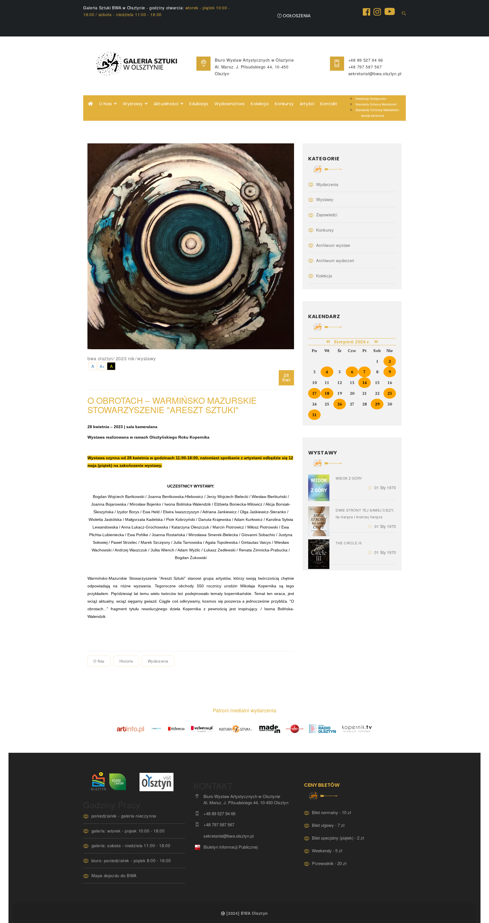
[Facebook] (366, 11)
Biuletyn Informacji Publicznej (230, 847)
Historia (126, 661)
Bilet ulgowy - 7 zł (328, 825)
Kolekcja (259, 104)
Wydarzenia (158, 661)
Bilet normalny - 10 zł (331, 812)
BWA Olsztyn (100, 358)
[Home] (90, 103)
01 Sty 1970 (385, 487)
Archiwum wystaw (333, 245)
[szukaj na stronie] (404, 13)
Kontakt (328, 104)
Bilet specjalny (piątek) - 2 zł (338, 838)
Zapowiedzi (326, 214)
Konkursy (284, 104)
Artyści (307, 104)
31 (314, 414)
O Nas (106, 104)
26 (339, 404)
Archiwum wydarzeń (335, 260)
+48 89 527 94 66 (365, 60)
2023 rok (125, 358)
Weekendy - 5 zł (327, 850)
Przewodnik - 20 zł (329, 863)
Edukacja (198, 104)
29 (377, 404)
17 (314, 393)
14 (364, 382)
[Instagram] (377, 11)
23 (389, 393)
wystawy (146, 358)
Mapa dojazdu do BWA (114, 875)
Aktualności (167, 104)
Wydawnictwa (230, 104)
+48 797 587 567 (365, 67)
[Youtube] (389, 11)
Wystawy (134, 104)
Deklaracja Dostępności (370, 99)
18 (327, 393)
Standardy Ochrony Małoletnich (376, 104)
